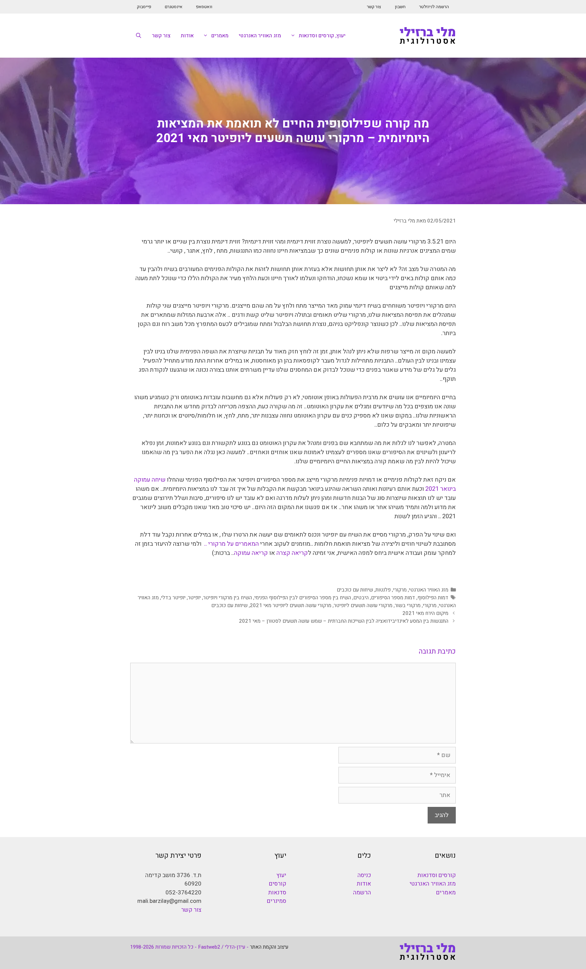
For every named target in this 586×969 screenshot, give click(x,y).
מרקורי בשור (408, 605)
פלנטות (383, 590)
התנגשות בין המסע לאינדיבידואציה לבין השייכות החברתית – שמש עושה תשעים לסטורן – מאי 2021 (343, 621)
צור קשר (374, 6)
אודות (187, 35)
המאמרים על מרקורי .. (231, 543)
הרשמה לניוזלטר (434, 6)
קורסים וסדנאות (436, 875)
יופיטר (194, 597)
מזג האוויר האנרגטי (260, 35)
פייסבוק (144, 6)
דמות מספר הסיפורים (393, 597)
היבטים (361, 597)
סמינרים (276, 901)
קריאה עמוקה (251, 553)
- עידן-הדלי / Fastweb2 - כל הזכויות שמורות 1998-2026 (189, 947)
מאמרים (220, 35)
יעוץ (281, 875)
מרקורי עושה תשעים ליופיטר (363, 605)
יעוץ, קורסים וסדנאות (322, 35)
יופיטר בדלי (173, 597)
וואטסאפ (204, 6)
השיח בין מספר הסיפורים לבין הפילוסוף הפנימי (302, 597)
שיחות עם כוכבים (355, 590)
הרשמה (362, 892)
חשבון (400, 6)
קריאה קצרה (292, 553)
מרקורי (400, 590)
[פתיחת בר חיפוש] (138, 35)
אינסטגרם (173, 6)
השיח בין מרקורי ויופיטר (227, 597)
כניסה (364, 875)
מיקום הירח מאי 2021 (425, 613)
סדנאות (277, 892)
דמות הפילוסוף (432, 597)
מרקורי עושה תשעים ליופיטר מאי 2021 (290, 605)
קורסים (277, 883)
